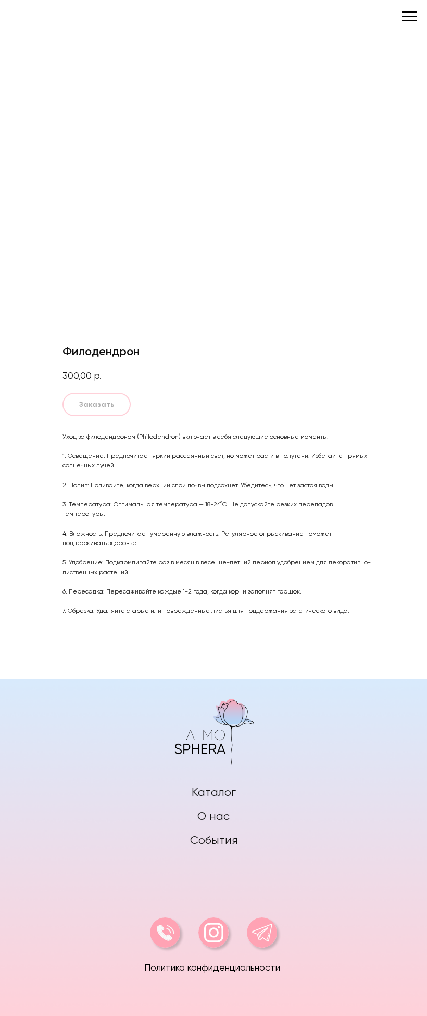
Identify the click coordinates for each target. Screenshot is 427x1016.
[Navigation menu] (409, 16)
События (214, 839)
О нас (213, 816)
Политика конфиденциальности (212, 967)
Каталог (214, 792)
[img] (213, 729)
